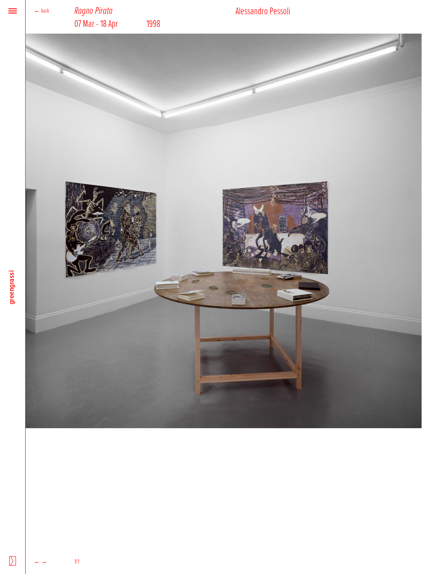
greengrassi (11, 287)
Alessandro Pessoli (263, 10)
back (45, 10)
